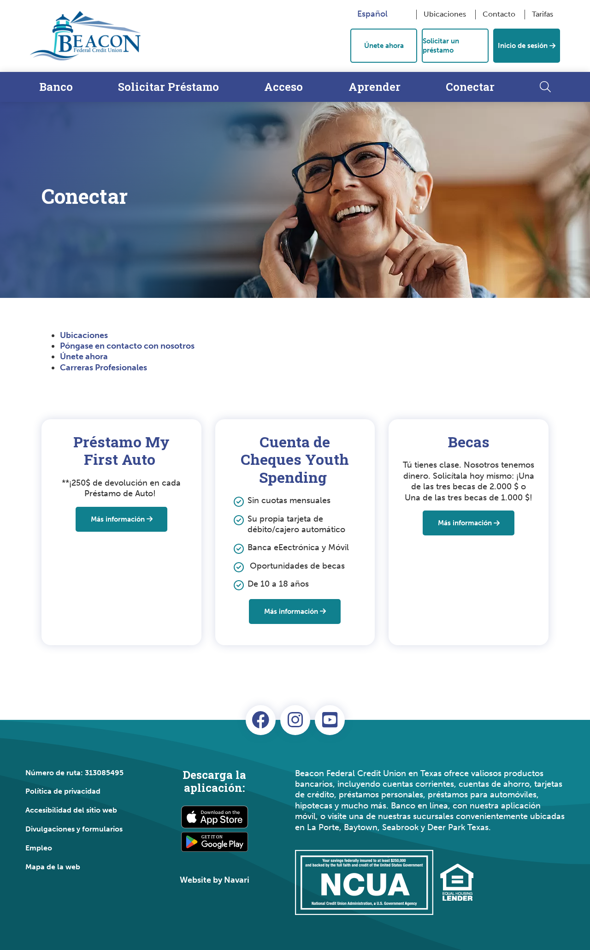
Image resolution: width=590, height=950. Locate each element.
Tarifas (542, 14)
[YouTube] (330, 720)
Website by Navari (214, 880)
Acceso (283, 87)
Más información (118, 519)
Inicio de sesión (523, 46)
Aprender (374, 87)
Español (372, 14)
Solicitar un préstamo (441, 45)
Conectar (470, 87)
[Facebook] (261, 720)
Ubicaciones (445, 14)
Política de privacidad (62, 791)
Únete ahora (384, 46)
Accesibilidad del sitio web (71, 810)
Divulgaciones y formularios (74, 829)
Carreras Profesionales (103, 367)
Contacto (499, 14)
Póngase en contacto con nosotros (127, 346)
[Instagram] (295, 720)
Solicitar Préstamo (168, 87)
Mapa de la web (52, 866)
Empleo (38, 847)
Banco (56, 87)
